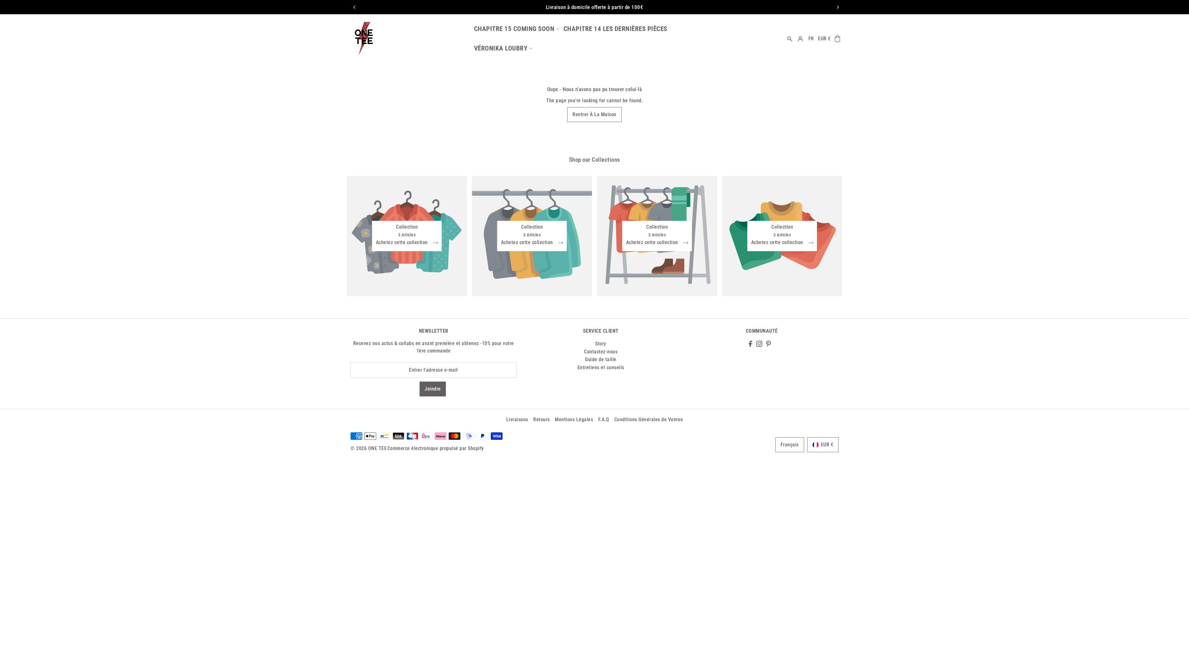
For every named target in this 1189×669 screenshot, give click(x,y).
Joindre (433, 389)
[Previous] (354, 7)
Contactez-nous (600, 352)
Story (600, 344)
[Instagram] (759, 343)
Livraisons (517, 419)
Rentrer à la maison (594, 114)
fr (811, 39)
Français (790, 445)
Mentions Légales (574, 419)
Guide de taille (600, 359)
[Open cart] (837, 39)
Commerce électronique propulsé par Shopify (435, 448)
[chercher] (790, 39)
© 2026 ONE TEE (369, 448)
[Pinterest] (768, 343)
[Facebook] (750, 343)
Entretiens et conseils (600, 367)
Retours (541, 419)
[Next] (837, 7)
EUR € (824, 39)
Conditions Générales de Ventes (648, 419)
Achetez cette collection (402, 242)
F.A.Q (603, 419)
